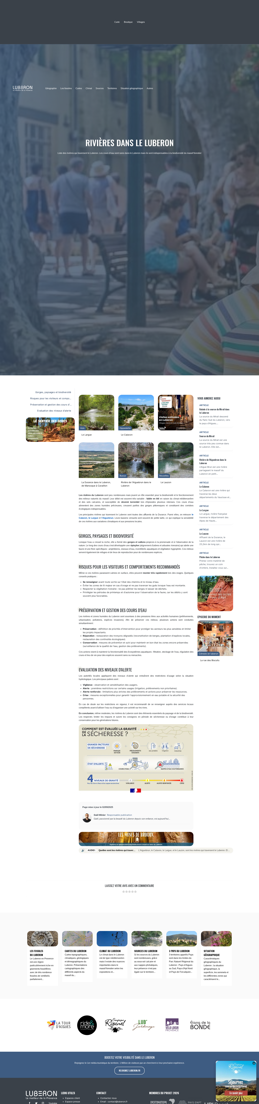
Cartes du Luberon (75, 951)
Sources (100, 88)
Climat (89, 88)
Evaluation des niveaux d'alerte (54, 410)
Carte (117, 22)
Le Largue (86, 434)
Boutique (128, 22)
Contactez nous (108, 1098)
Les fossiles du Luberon (36, 953)
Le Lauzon (166, 482)
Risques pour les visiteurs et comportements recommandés (50, 399)
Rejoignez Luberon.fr (129, 1070)
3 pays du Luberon (179, 951)
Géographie (51, 88)
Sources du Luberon (145, 951)
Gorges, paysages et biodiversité (53, 392)
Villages (141, 22)
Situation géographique (132, 88)
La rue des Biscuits (209, 660)
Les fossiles (66, 88)
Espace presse (72, 1101)
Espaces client (72, 1098)
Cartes (79, 88)
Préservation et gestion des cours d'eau (50, 405)
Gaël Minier (100, 815)
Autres (150, 88)
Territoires (112, 88)
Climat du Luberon (110, 951)
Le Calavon (126, 434)
